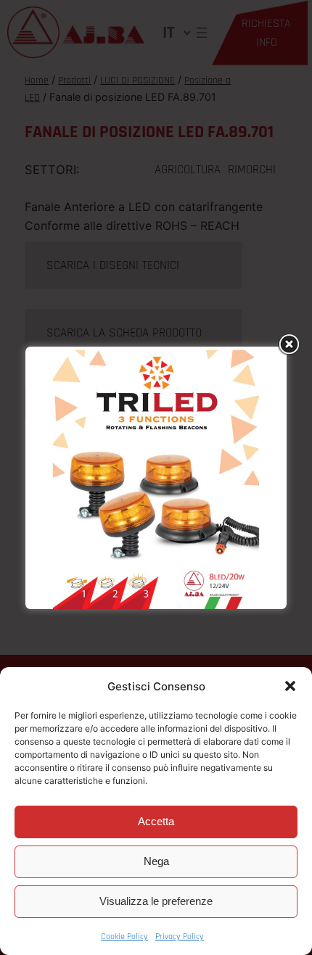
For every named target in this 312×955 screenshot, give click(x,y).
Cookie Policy (124, 936)
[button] (290, 686)
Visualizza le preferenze (156, 901)
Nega (156, 861)
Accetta (156, 821)
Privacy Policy (179, 936)
